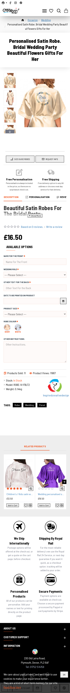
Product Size (10, 308)
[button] (9, 73)
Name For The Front (13, 256)
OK (64, 674)
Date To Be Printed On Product (19, 295)
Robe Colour (10, 321)
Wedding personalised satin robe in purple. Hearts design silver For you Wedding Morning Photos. (51, 494)
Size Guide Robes (22, 159)
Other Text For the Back (16, 282)
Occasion (33, 20)
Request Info (52, 159)
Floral (42, 405)
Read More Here (12, 687)
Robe (17, 405)
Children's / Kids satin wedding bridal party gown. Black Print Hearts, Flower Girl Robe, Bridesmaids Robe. (20, 494)
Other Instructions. (14, 339)
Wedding (46, 20)
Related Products (35, 446)
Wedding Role (10, 269)
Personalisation (39, 196)
